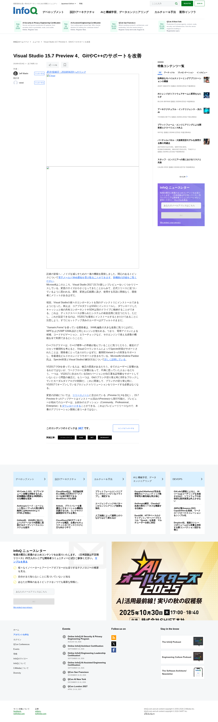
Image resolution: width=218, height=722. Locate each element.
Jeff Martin (23, 73)
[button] (181, 215)
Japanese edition (67, 4)
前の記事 (183, 177)
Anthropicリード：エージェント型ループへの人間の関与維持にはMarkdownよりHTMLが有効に (30, 509)
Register (187, 3)
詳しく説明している (115, 359)
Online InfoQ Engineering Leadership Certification (87, 654)
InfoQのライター (20, 659)
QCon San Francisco (78, 672)
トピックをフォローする (126, 428)
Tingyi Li (192, 149)
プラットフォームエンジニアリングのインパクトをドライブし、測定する (108, 493)
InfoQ (160, 132)
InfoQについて (19, 663)
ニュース (36, 42)
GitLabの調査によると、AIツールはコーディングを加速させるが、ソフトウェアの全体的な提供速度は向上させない (187, 496)
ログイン (17, 639)
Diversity (17, 673)
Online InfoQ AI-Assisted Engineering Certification (87, 663)
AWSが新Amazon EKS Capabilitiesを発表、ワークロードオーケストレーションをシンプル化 (187, 511)
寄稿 (15, 654)
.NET (80, 428)
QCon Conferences (21, 644)
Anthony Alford (165, 147)
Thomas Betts (164, 117)
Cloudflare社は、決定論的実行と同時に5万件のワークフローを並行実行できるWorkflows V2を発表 (69, 495)
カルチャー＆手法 (165, 12)
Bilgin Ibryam (164, 101)
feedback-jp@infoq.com (19, 712)
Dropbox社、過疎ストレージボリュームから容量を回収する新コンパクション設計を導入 (187, 526)
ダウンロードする (71, 406)
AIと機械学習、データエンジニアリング (125, 12)
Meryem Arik (180, 147)
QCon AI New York (77, 679)
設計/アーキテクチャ (82, 12)
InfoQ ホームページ (21, 42)
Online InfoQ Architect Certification (85, 646)
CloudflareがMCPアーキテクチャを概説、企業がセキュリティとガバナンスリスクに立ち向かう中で (69, 524)
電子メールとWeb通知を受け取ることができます (84, 277)
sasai (21, 83)
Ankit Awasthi (164, 86)
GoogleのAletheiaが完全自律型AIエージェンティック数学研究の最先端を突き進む (148, 493)
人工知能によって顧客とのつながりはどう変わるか (108, 516)
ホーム (16, 630)
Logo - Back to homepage (25, 10)
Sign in (199, 3)
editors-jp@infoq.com (40, 712)
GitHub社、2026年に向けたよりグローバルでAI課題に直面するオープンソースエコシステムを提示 (30, 524)
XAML (81, 437)
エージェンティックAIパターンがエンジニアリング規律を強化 (108, 505)
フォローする (39, 73)
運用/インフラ (187, 12)
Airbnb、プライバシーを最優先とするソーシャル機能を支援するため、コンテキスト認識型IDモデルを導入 (69, 509)
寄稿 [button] (80, 3)
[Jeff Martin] (15, 73)
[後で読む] (65, 65)
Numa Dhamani (164, 149)
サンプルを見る (181, 200)
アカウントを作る (21, 634)
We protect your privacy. (170, 222)
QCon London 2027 (77, 686)
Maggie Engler (179, 149)
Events (16, 649)
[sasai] (15, 83)
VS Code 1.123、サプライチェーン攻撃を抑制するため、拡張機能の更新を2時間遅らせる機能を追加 (30, 495)
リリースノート (81, 395)
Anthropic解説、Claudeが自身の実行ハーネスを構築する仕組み (148, 505)
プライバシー (149, 714)
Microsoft (104, 437)
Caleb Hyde (163, 167)
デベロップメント (53, 12)
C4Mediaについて (21, 668)
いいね (54, 65)
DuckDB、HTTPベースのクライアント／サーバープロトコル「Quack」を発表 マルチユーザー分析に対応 (148, 519)
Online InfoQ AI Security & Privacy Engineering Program (85, 637)
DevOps (177, 479)
